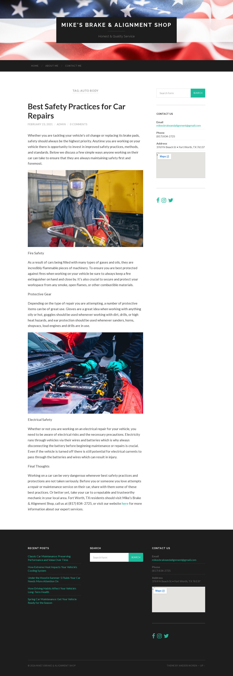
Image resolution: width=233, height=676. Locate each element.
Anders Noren (188, 665)
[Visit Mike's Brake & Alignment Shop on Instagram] (164, 201)
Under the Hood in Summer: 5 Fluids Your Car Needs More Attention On (54, 579)
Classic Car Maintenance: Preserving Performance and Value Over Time (49, 558)
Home (35, 65)
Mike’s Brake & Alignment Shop (56, 665)
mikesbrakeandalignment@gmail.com (178, 125)
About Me (51, 65)
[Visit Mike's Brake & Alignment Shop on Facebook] (157, 201)
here (125, 503)
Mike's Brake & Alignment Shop (116, 25)
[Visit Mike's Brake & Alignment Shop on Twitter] (170, 201)
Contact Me (73, 65)
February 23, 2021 (40, 124)
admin (61, 124)
